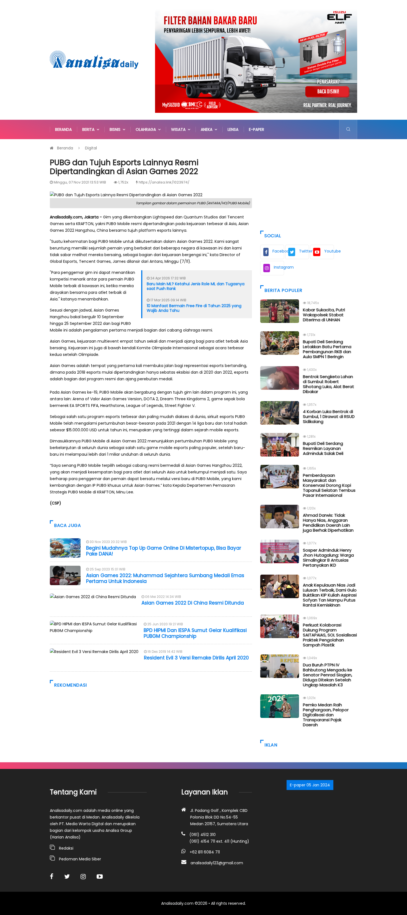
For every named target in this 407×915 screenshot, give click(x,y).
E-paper (256, 129)
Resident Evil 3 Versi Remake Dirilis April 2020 (196, 657)
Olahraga (147, 129)
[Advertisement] (308, 183)
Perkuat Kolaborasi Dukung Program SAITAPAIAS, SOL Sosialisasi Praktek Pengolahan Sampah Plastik (330, 635)
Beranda (63, 129)
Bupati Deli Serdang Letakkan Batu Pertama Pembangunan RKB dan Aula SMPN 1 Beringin (327, 349)
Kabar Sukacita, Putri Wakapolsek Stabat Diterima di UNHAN (324, 315)
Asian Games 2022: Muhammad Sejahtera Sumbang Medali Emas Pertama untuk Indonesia (165, 578)
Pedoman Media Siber (80, 859)
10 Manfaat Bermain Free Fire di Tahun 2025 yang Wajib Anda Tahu (194, 308)
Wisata (179, 129)
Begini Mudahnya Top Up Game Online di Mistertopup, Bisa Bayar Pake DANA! (163, 551)
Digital (91, 148)
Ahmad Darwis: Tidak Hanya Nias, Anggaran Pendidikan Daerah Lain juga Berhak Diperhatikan (328, 522)
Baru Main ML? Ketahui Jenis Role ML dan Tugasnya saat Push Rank (195, 286)
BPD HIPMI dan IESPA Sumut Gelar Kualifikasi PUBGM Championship (195, 633)
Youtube (329, 251)
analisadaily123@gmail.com (216, 863)
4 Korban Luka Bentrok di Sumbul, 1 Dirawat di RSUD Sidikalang (329, 416)
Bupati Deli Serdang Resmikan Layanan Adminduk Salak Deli (323, 448)
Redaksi (66, 848)
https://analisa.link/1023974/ (164, 182)
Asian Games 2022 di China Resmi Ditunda (192, 603)
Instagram (279, 267)
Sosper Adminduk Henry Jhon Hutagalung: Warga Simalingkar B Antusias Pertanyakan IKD (328, 557)
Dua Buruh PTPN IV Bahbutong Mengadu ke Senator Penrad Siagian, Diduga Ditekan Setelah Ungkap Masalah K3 (327, 675)
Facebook (278, 251)
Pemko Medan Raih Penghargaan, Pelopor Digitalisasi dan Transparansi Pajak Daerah (326, 715)
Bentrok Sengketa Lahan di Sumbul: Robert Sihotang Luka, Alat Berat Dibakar (328, 384)
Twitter (304, 251)
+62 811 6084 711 (205, 852)
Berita (89, 129)
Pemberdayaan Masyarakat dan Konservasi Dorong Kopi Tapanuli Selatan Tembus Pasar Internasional (329, 485)
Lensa (233, 129)
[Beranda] (94, 59)
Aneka (208, 129)
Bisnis (116, 129)
